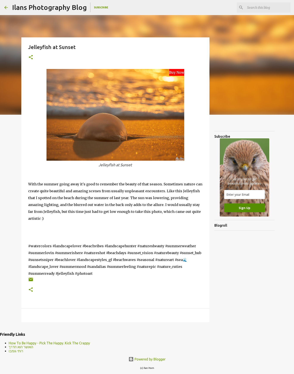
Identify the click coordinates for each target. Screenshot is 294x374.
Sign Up (244, 208)
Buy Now (176, 72)
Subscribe (101, 7)
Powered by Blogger (150, 359)
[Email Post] (30, 281)
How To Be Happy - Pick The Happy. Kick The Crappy (49, 343)
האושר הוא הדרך (21, 347)
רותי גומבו (16, 351)
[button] (30, 57)
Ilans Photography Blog (49, 7)
